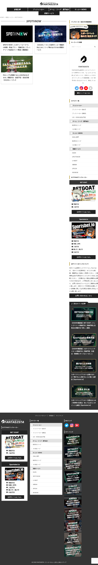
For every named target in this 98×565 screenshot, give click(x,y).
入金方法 (76, 207)
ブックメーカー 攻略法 (79, 113)
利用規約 (51, 415)
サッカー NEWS (80, 9)
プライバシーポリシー (41, 415)
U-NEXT (74, 160)
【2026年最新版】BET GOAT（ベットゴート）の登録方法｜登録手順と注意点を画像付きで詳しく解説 (83, 325)
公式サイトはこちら (84, 212)
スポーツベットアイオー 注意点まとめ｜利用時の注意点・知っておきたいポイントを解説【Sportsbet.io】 (83, 402)
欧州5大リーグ (76, 125)
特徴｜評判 (77, 244)
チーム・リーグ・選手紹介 (59, 9)
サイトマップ (59, 415)
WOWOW (75, 172)
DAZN (74, 153)
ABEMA (74, 164)
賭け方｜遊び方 (78, 249)
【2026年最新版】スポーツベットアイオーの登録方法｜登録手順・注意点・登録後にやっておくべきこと (83, 351)
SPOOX (74, 168)
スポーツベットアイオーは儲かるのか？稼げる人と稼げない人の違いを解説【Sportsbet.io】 (83, 377)
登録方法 (76, 204)
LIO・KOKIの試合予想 (79, 117)
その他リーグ (76, 129)
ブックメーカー (38, 9)
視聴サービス (49, 13)
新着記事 (17, 9)
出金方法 (76, 252)
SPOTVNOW (76, 157)
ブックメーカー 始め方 (79, 109)
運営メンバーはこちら (83, 93)
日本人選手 (75, 137)
